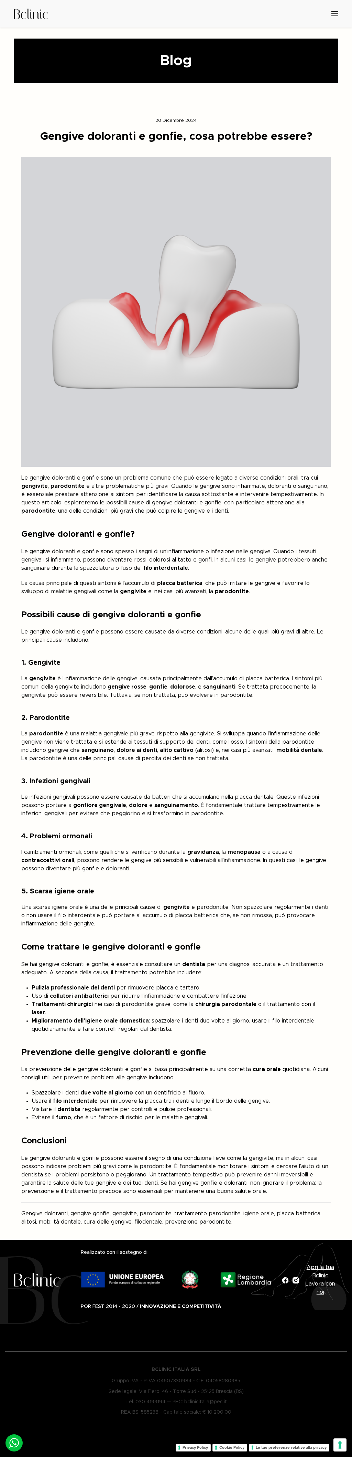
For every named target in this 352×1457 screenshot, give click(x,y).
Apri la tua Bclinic (320, 1271)
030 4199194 (150, 1402)
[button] (259, 14)
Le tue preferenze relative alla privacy (291, 1447)
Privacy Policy (195, 1447)
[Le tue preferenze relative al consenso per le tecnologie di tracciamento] (339, 1444)
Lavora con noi (320, 1288)
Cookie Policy (231, 1447)
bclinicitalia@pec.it (205, 1402)
